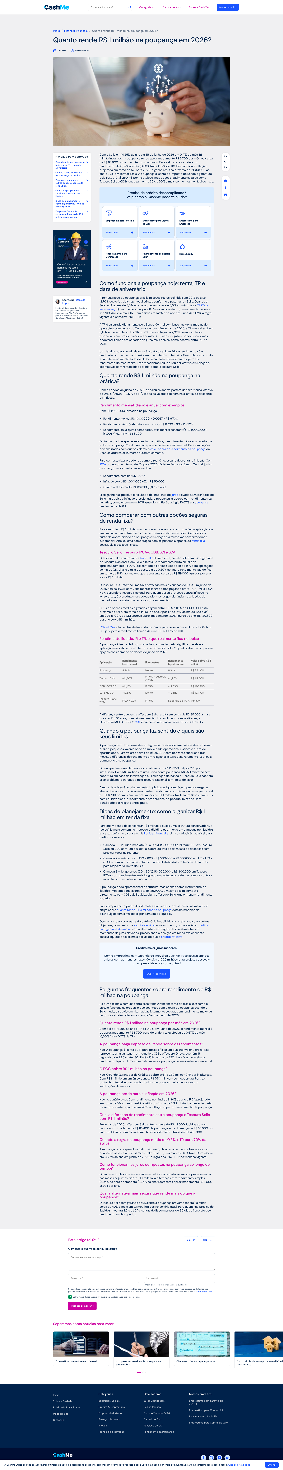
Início (56, 31)
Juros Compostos (154, 1400)
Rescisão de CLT (153, 1425)
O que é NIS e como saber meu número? (76, 1361)
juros (174, 495)
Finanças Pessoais (76, 31)
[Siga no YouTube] (227, 1458)
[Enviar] (130, 7)
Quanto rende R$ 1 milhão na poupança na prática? (68, 174)
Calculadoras (171, 7)
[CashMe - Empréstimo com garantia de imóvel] (56, 7)
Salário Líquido (152, 1407)
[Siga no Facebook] (203, 1458)
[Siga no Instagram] (211, 1458)
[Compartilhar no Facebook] (225, 188)
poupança (201, 502)
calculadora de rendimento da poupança (177, 449)
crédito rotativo (171, 937)
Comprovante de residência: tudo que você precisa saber (138, 1363)
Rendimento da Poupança (159, 1431)
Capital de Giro (152, 1419)
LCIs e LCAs (107, 627)
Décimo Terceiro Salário (157, 1413)
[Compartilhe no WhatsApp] (225, 181)
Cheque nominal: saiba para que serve (195, 1361)
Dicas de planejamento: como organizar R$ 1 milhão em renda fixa (69, 203)
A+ (225, 167)
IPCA (102, 464)
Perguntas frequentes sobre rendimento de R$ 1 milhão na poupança (69, 214)
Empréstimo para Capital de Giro (208, 1422)
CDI (137, 722)
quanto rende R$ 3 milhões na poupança (144, 910)
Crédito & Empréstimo (111, 1407)
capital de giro (144, 925)
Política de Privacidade (66, 1407)
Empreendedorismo (110, 1413)
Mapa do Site (61, 1413)
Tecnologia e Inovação (111, 1431)
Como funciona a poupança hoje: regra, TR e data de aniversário (69, 165)
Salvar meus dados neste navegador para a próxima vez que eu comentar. (106, 1297)
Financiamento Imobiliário (204, 1416)
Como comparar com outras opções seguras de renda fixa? (69, 183)
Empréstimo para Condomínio (206, 1410)
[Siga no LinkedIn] (219, 1458)
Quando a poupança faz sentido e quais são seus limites (68, 193)
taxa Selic (146, 558)
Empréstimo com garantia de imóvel (206, 1402)
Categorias (146, 7)
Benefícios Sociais (109, 1400)
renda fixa (198, 541)
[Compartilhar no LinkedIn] (225, 195)
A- (225, 156)
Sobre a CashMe (199, 7)
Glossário (58, 1420)
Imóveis (102, 1425)
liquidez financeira (156, 833)
